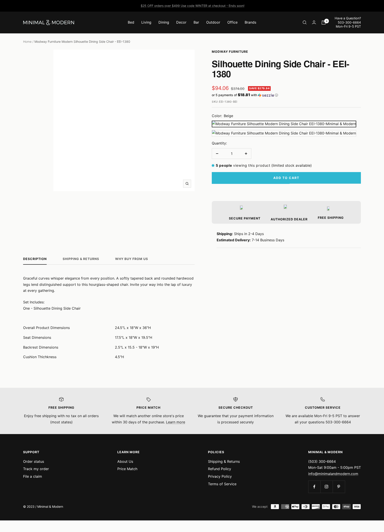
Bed (131, 22)
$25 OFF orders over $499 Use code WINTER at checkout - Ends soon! (192, 6)
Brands (250, 22)
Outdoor (213, 22)
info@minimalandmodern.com (333, 473)
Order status (33, 461)
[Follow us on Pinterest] (339, 487)
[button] (286, 95)
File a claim (32, 476)
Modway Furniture (230, 51)
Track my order (36, 469)
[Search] (305, 22)
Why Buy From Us (131, 259)
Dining (163, 22)
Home (27, 41)
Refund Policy (219, 469)
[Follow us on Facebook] (314, 487)
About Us (125, 461)
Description (35, 259)
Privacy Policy (220, 476)
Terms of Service (222, 484)
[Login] (314, 22)
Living (146, 22)
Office (232, 22)
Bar (196, 22)
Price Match (127, 469)
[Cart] (323, 22)
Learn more (175, 422)
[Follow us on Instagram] (326, 487)
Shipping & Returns (81, 259)
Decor (181, 22)
